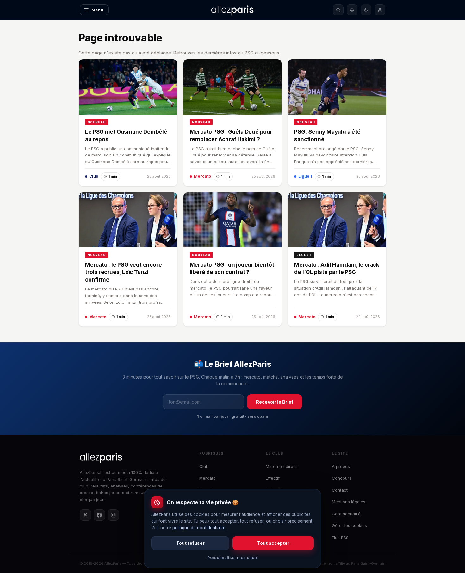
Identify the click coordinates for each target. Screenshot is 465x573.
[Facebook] (99, 515)
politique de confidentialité (199, 527)
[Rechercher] (338, 9)
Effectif (273, 478)
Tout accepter (273, 543)
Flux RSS (340, 537)
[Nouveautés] (352, 9)
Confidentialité (346, 513)
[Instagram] (113, 515)
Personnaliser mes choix (232, 557)
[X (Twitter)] (85, 515)
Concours (341, 478)
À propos (341, 466)
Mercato (207, 478)
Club (203, 466)
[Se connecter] (380, 9)
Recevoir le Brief (274, 401)
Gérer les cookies (349, 525)
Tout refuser (190, 543)
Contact (340, 490)
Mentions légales (348, 501)
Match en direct (281, 466)
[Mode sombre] (366, 9)
